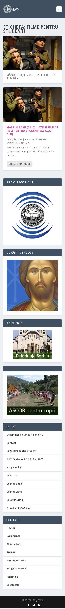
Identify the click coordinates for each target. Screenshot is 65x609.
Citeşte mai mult (19, 163)
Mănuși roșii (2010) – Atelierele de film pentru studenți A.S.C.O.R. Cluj (32, 131)
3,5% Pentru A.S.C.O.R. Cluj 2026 (25, 459)
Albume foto (14, 544)
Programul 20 (14, 467)
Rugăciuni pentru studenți (22, 450)
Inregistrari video (17, 568)
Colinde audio (15, 483)
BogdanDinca (16, 139)
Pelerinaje (12, 576)
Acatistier (12, 475)
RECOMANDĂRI (15, 499)
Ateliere (42, 139)
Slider (21, 142)
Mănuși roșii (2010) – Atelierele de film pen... (31, 76)
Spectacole (13, 584)
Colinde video (14, 491)
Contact (11, 442)
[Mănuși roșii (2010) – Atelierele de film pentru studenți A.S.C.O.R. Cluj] (32, 104)
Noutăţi (11, 527)
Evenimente (12, 142)
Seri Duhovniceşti (17, 560)
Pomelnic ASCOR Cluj (18, 508)
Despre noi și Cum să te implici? (25, 434)
